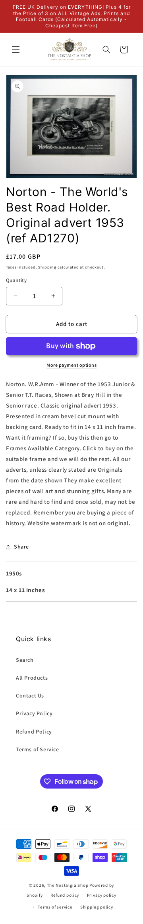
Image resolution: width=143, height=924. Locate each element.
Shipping (47, 267)
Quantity (16, 280)
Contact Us (30, 695)
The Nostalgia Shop (68, 885)
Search (25, 659)
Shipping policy (96, 907)
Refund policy (64, 895)
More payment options (71, 365)
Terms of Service (37, 749)
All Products (32, 677)
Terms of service (55, 907)
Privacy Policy (34, 713)
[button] (16, 49)
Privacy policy (101, 895)
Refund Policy (34, 731)
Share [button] (21, 546)
